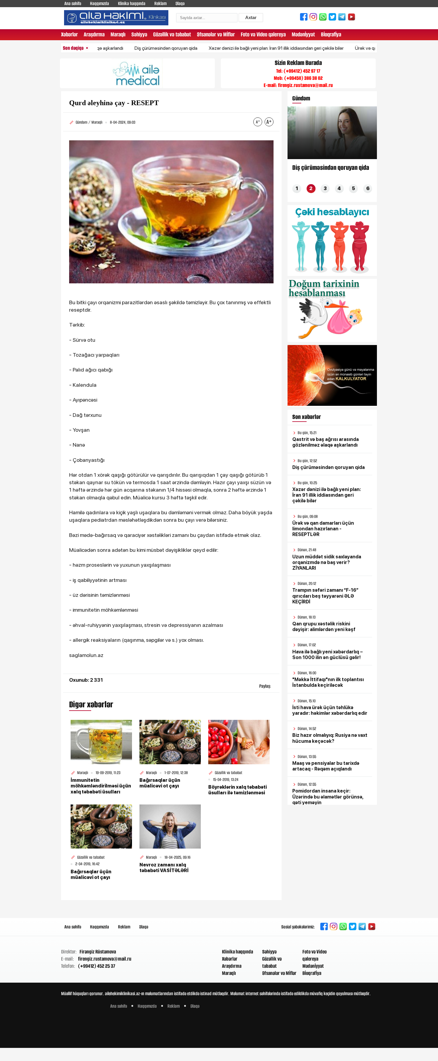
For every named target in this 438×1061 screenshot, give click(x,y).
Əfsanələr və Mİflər (216, 34)
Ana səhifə (72, 3)
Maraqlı (118, 34)
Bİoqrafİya (331, 34)
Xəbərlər (69, 34)
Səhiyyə (139, 34)
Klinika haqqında (131, 3)
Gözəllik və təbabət (172, 34)
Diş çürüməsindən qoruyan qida (141, 48)
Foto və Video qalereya (263, 34)
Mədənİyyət (303, 34)
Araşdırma (94, 34)
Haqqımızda (99, 3)
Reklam (160, 3)
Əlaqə (179, 3)
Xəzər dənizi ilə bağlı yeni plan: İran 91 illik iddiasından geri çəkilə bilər (251, 48)
